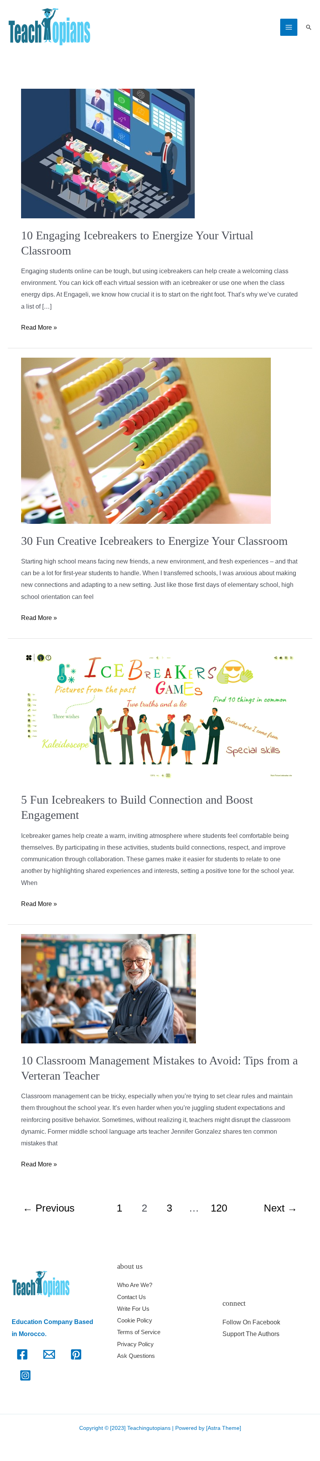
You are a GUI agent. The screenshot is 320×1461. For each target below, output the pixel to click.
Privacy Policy (135, 1344)
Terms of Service (138, 1332)
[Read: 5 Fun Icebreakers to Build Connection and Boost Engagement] (160, 714)
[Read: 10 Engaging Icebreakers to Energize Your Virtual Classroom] (108, 152)
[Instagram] (25, 1375)
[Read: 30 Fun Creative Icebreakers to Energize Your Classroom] (146, 440)
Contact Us (131, 1297)
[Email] (49, 1354)
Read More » (39, 326)
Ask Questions (136, 1355)
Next (280, 1208)
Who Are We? (134, 1285)
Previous (49, 1208)
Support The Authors (250, 1334)
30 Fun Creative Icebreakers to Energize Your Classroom (154, 540)
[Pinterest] (76, 1354)
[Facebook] (22, 1354)
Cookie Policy (134, 1320)
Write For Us (133, 1308)
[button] (308, 27)
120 (219, 1208)
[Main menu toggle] (288, 27)
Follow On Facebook (251, 1322)
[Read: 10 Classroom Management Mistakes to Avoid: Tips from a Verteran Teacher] (108, 988)
